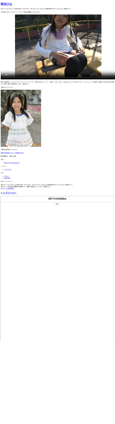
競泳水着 (7, 178)
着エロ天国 (6, 368)
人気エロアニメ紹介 (11, 420)
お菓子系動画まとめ (10, 364)
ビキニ (6, 176)
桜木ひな (6, 3)
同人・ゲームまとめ (11, 378)
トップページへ (8, 193)
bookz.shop (6, 387)
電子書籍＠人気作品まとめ (14, 396)
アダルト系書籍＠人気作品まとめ (17, 401)
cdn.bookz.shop (7, 392)
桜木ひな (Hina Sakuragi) (11, 163)
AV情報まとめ (8, 345)
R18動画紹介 (7, 383)
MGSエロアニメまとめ (12, 359)
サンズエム (8, 169)
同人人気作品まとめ (10, 406)
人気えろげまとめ (10, 415)
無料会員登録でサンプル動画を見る (12, 153)
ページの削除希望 (8, 188)
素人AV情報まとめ (10, 349)
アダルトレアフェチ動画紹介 (15, 373)
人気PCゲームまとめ (11, 410)
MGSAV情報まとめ (10, 354)
